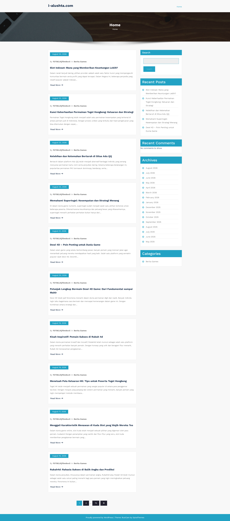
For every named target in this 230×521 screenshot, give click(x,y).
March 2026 (151, 192)
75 (96, 503)
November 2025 (153, 212)
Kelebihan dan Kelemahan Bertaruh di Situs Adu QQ (81, 156)
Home (179, 7)
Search (146, 52)
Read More (55, 85)
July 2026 (150, 173)
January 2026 (152, 202)
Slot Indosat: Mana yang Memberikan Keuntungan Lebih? (84, 67)
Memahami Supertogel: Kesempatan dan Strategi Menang (84, 200)
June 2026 (150, 178)
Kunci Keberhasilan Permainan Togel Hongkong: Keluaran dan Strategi (91, 112)
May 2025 (150, 242)
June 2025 (150, 237)
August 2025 (151, 227)
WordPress (108, 517)
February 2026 (152, 197)
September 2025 (153, 222)
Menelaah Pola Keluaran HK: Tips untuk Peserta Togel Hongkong (88, 381)
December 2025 (153, 207)
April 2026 (150, 188)
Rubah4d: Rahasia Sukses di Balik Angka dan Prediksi (82, 469)
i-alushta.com (60, 5)
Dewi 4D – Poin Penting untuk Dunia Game (75, 244)
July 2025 (150, 232)
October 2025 (152, 217)
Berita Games (80, 61)
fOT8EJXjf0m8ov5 (61, 61)
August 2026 (152, 168)
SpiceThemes (138, 517)
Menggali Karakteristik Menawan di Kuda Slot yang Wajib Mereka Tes (91, 425)
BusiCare (126, 517)
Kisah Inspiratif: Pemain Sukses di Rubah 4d (76, 336)
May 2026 (150, 183)
